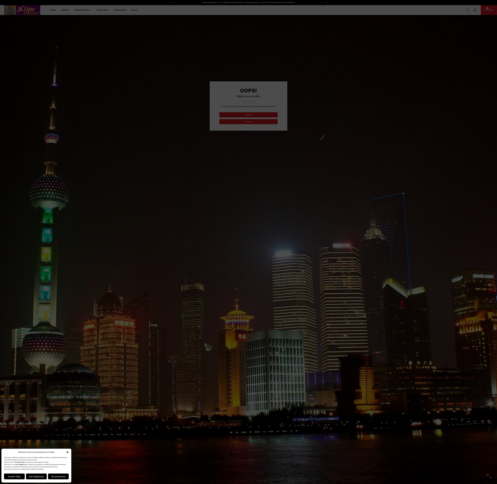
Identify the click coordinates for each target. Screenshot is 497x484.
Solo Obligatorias (36, 476)
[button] (67, 452)
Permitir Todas (14, 476)
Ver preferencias (58, 476)
